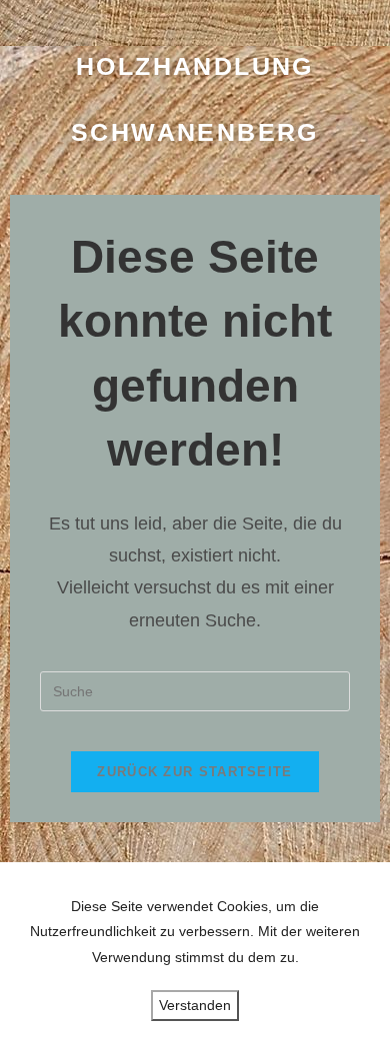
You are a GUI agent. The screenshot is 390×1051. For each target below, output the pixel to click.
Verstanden (195, 1005)
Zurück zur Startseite (194, 771)
